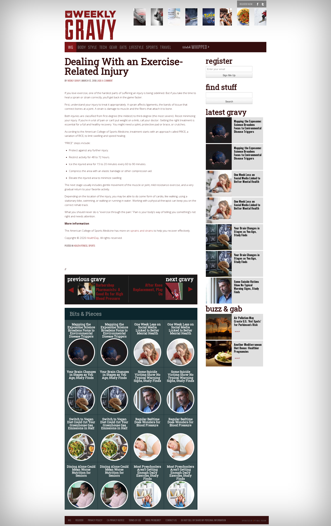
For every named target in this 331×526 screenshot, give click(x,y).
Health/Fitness (80, 245)
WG (70, 47)
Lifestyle (136, 47)
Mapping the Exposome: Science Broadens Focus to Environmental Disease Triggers (81, 330)
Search (229, 101)
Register (79, 520)
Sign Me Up (229, 75)
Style (92, 47)
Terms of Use (135, 520)
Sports (152, 47)
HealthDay (93, 238)
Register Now (246, 4)
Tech (103, 47)
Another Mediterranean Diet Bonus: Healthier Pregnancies (248, 348)
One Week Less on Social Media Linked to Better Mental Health (147, 328)
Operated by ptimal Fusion (254, 520)
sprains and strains (141, 230)
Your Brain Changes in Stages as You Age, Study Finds (81, 375)
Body (82, 47)
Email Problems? (153, 520)
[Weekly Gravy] (96, 25)
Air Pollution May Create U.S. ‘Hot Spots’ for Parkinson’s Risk (247, 321)
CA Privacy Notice (115, 520)
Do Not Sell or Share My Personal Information (203, 520)
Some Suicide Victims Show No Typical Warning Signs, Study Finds (147, 376)
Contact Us (171, 520)
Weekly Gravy (73, 80)
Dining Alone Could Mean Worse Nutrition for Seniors (81, 471)
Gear (113, 47)
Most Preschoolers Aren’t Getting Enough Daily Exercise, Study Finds (147, 473)
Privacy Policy (95, 520)
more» (237, 331)
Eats (123, 47)
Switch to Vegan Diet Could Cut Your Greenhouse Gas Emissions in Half (81, 423)
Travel (165, 47)
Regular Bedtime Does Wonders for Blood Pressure (147, 422)
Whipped (195, 47)
